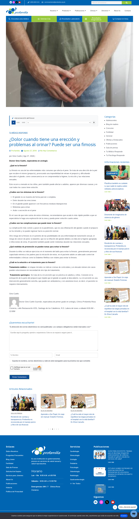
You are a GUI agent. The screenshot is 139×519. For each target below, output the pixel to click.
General (109, 136)
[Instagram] (13, 2)
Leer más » (107, 192)
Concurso (110, 128)
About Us (117, 11)
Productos (65, 11)
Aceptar (124, 515)
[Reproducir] (14, 122)
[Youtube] (19, 2)
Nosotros (53, 11)
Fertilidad (109, 132)
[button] (10, 409)
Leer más (111, 462)
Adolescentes (111, 120)
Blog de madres (16, 410)
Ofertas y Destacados (114, 140)
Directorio (105, 11)
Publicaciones (79, 11)
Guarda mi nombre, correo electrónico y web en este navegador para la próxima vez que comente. (51, 361)
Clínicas (93, 11)
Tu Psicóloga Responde (115, 155)
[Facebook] (11, 2)
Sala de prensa (112, 148)
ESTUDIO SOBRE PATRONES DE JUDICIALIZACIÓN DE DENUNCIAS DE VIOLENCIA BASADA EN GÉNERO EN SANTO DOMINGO (120, 472)
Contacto (128, 11)
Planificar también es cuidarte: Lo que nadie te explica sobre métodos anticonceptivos (116, 186)
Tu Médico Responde (18, 133)
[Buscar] (127, 2)
